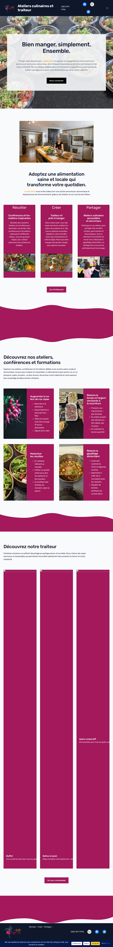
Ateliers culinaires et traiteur (35, 8)
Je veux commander (56, 880)
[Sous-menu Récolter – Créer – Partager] (52, 926)
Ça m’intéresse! (57, 289)
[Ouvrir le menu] (107, 8)
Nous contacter (56, 81)
